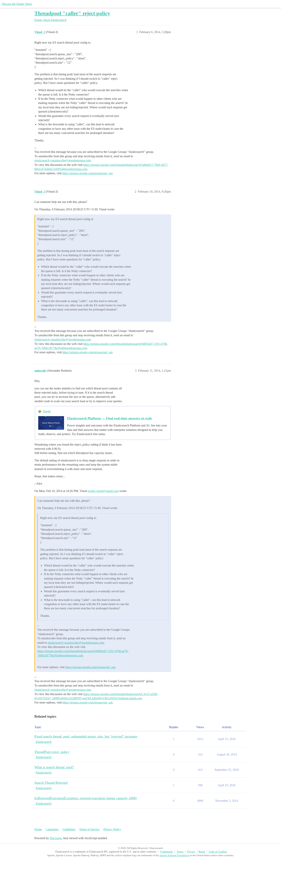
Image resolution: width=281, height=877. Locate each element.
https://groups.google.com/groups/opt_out (87, 173)
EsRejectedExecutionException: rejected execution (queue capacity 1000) (85, 798)
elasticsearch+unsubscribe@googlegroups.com (62, 160)
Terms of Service (89, 829)
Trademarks (166, 851)
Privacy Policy (112, 829)
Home (38, 829)
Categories (52, 829)
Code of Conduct (218, 851)
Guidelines (68, 829)
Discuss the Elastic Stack (17, 4)
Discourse (56, 838)
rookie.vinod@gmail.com (103, 491)
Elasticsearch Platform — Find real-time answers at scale (109, 418)
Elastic (47, 411)
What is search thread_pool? (54, 767)
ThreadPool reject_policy (51, 752)
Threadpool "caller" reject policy (72, 13)
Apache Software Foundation (174, 855)
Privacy (191, 851)
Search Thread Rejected (50, 783)
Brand (201, 851)
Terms (180, 851)
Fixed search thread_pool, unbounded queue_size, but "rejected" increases (85, 736)
